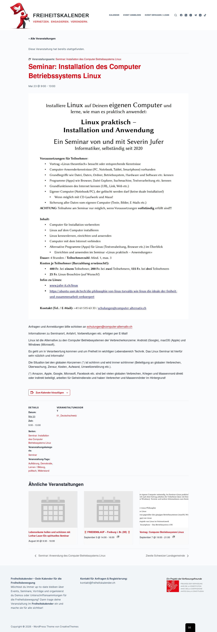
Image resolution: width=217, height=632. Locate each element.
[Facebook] (181, 15)
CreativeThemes (69, 626)
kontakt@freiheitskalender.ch (97, 582)
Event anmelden (132, 15)
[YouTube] (200, 15)
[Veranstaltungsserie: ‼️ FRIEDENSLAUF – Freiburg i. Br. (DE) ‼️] (118, 537)
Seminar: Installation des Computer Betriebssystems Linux (39, 439)
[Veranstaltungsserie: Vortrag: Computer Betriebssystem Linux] (174, 537)
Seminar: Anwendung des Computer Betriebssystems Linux (71, 555)
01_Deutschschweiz (67, 415)
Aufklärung (33, 463)
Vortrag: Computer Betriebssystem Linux (162, 532)
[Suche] (175, 15)
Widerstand (43, 470)
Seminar (32, 454)
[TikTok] (205, 15)
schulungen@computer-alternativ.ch (109, 326)
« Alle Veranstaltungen (42, 38)
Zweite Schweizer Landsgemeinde (166, 555)
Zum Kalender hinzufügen (50, 392)
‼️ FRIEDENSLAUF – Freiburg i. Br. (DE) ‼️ (107, 532)
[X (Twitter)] (186, 15)
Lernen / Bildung (36, 467)
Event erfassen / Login (157, 15)
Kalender (114, 15)
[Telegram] (195, 15)
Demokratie (46, 463)
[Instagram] (191, 15)
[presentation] (53, 509)
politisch (32, 470)
